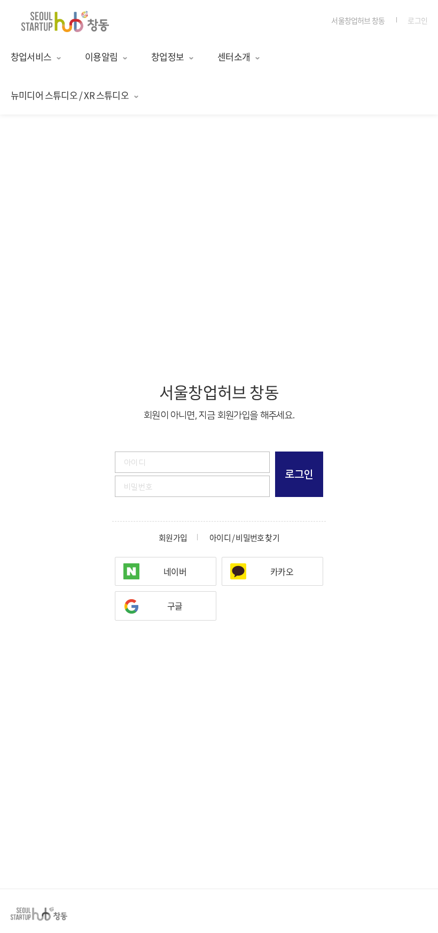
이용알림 (101, 56)
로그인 (417, 20)
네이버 (174, 571)
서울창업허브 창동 (358, 20)
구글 (174, 605)
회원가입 (173, 538)
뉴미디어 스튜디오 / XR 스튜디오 (70, 95)
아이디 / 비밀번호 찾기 (244, 538)
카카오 (281, 571)
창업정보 (167, 56)
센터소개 (233, 56)
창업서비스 (31, 56)
